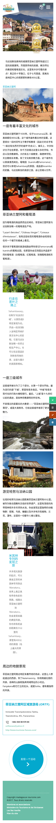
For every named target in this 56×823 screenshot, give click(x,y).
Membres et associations (18, 804)
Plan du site (12, 813)
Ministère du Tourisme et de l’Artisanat (25, 807)
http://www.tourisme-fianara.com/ (21, 730)
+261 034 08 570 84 (20, 722)
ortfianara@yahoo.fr (15, 726)
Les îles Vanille (13, 810)
